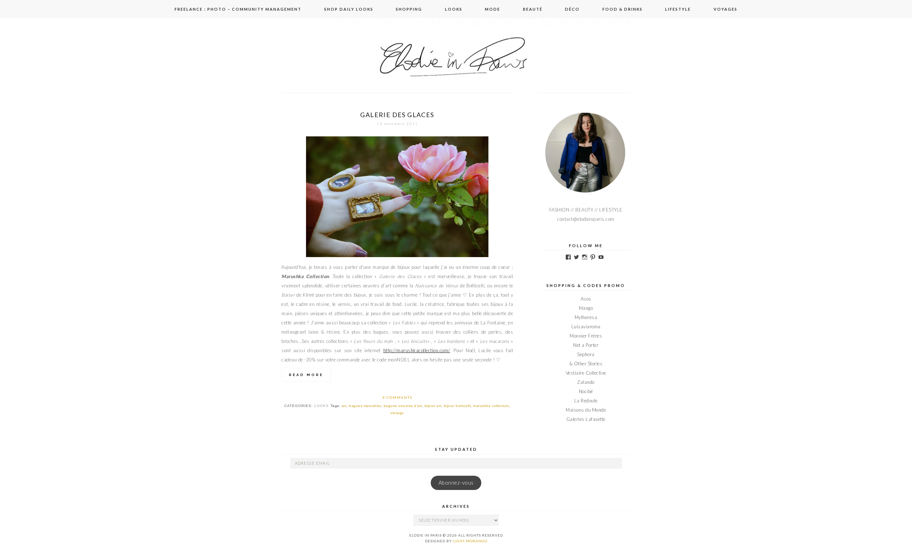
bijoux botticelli (457, 406)
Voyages (725, 9)
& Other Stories (586, 363)
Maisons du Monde (586, 410)
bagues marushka (365, 406)
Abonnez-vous (456, 483)
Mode (492, 9)
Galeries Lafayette (586, 419)
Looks (453, 9)
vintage (397, 413)
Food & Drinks (622, 9)
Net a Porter (585, 345)
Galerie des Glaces (397, 115)
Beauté (533, 9)
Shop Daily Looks (348, 9)
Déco (572, 9)
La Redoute (586, 400)
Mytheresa (586, 317)
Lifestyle (678, 9)
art (344, 406)
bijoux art (433, 406)
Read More (306, 375)
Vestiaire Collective (586, 373)
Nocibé (586, 391)
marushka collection (491, 406)
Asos (586, 299)
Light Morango (470, 541)
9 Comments (397, 397)
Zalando (586, 382)
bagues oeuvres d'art (403, 406)
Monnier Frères (586, 336)
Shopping (409, 9)
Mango (586, 308)
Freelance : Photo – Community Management (238, 9)
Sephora (586, 354)
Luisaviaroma (586, 326)
